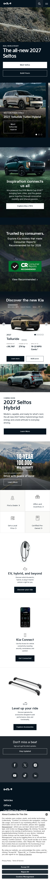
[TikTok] (25, 775)
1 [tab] (36, 134)
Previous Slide (3, 324)
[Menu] (47, 3)
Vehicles (8, 800)
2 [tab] (39, 134)
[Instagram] (35, 765)
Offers (8, 805)
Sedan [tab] (35, 307)
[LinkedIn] (35, 775)
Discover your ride (25, 590)
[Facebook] (14, 765)
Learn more (15, 359)
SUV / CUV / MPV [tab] (13, 307)
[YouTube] (14, 775)
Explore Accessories (25, 727)
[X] (25, 765)
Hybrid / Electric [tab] (26, 307)
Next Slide (46, 324)
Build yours (35, 359)
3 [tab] (41, 134)
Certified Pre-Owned (16, 810)
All (39, 307)
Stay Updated (25, 751)
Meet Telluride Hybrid (13, 127)
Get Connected (25, 658)
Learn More (12, 482)
